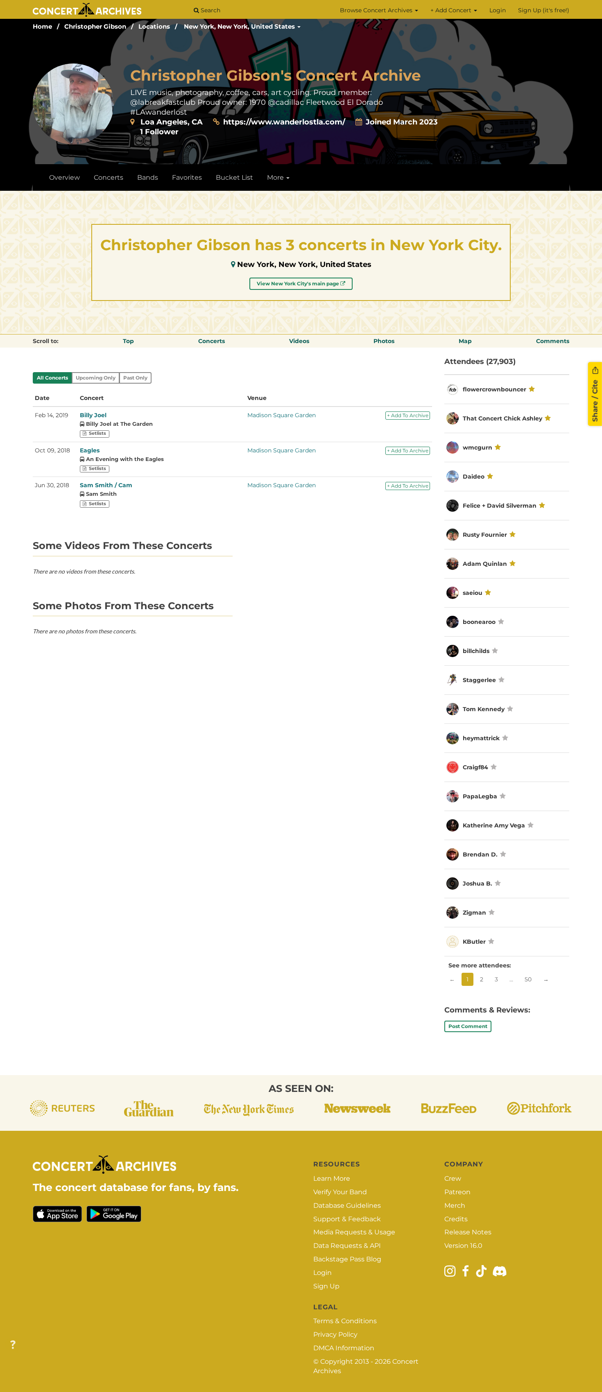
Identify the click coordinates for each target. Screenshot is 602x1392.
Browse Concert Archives (377, 10)
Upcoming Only (95, 378)
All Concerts (52, 378)
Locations (154, 26)
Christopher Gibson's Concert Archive (275, 75)
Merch (454, 1205)
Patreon (457, 1192)
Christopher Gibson (95, 26)
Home (42, 26)
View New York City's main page (298, 283)
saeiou (472, 593)
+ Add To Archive (407, 415)
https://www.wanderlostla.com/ (284, 122)
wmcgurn (477, 447)
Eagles (90, 450)
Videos (299, 341)
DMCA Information (343, 1348)
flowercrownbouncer (494, 389)
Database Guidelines (347, 1205)
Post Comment (467, 1026)
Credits (456, 1219)
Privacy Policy (335, 1334)
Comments (552, 341)
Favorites (187, 177)
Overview (64, 177)
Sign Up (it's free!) (543, 10)
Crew (452, 1178)
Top (128, 341)
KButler (474, 941)
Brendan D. (480, 854)
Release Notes (467, 1232)
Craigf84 (476, 767)
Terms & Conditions (345, 1321)
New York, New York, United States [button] (240, 26)
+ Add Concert (451, 10)
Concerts (108, 177)
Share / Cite (595, 399)
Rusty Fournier (485, 534)
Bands (147, 177)
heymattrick (481, 738)
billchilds (476, 651)
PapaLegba (480, 796)
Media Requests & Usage (354, 1232)
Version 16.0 (463, 1246)
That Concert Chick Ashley (502, 418)
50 (528, 979)
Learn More (331, 1178)
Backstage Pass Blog (347, 1259)
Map (465, 341)
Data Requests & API (347, 1246)
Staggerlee (479, 680)
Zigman (475, 912)
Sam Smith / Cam (106, 485)
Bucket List (234, 177)
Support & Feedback (347, 1219)
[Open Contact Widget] (13, 1345)
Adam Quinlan (485, 563)
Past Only (135, 378)
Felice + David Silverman (499, 505)
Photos (383, 341)
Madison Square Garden (281, 415)
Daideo (473, 476)
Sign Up (326, 1286)
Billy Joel (93, 415)
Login (497, 10)
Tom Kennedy (484, 709)
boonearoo (479, 622)
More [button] (276, 177)
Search (209, 10)
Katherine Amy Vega (494, 825)
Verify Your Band (340, 1192)
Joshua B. (477, 883)
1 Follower (159, 131)
